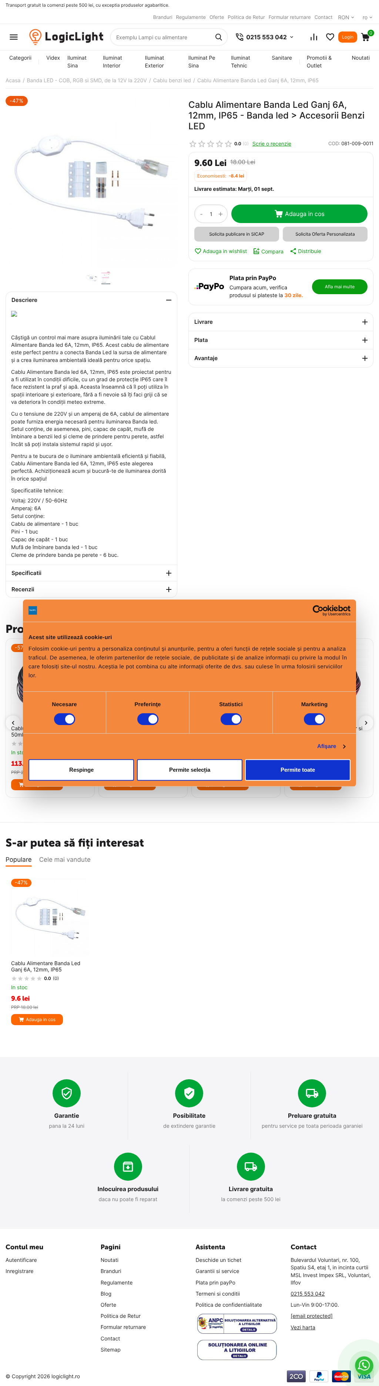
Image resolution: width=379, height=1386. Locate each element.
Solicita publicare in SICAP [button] (236, 234)
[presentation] (13, 722)
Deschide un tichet (219, 1260)
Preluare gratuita (312, 1115)
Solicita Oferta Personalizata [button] (325, 234)
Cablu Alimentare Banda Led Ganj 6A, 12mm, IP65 (45, 967)
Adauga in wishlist (225, 251)
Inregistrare (20, 1271)
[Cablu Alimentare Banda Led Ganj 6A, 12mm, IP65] (91, 182)
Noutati (361, 58)
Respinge (81, 770)
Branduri (162, 17)
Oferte (216, 17)
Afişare (326, 746)
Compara (272, 251)
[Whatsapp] (364, 1366)
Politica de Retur (246, 17)
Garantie (66, 1115)
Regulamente (191, 17)
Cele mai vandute (65, 860)
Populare (19, 860)
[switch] (147, 719)
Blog (106, 1294)
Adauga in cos (305, 213)
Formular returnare (290, 17)
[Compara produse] (314, 37)
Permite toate (298, 770)
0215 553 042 (308, 1294)
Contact (324, 17)
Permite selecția (189, 770)
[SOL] (237, 1350)
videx (53, 58)
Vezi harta (303, 1327)
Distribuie (309, 251)
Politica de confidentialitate (229, 1305)
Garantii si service (217, 1271)
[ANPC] (237, 1324)
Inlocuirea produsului (127, 1189)
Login (347, 37)
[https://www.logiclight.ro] (66, 37)
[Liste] (330, 37)
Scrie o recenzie (271, 143)
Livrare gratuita (251, 1189)
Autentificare (21, 1260)
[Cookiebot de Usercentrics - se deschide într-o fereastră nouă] (318, 610)
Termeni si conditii (218, 1294)
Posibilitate (189, 1115)
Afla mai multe (340, 286)
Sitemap (111, 1350)
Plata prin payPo (215, 1283)
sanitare (282, 58)
